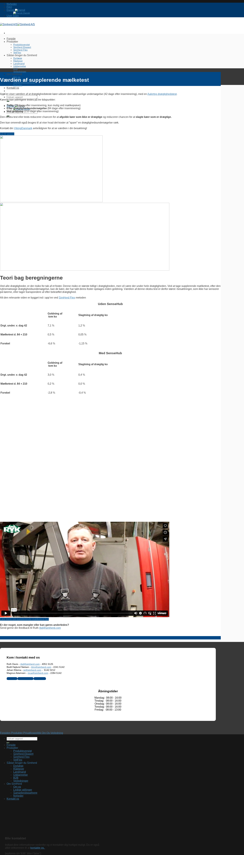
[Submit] (8, 101)
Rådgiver (18, 61)
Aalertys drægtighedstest (162, 94)
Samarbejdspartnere (25, 792)
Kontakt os (13, 87)
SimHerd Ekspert (22, 47)
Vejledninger (19, 71)
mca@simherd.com (38, 673)
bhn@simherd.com (41, 667)
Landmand (19, 63)
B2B (15, 68)
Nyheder (12, 4)
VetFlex (17, 52)
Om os (17, 786)
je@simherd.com (32, 670)
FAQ (9, 7)
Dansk (11, 10)
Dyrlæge (17, 58)
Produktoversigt (21, 44)
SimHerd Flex (20, 50)
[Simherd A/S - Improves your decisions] (17, 24)
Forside (11, 38)
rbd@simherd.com (50, 627)
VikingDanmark (23, 128)
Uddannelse (19, 66)
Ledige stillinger (22, 789)
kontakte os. (37, 847)
